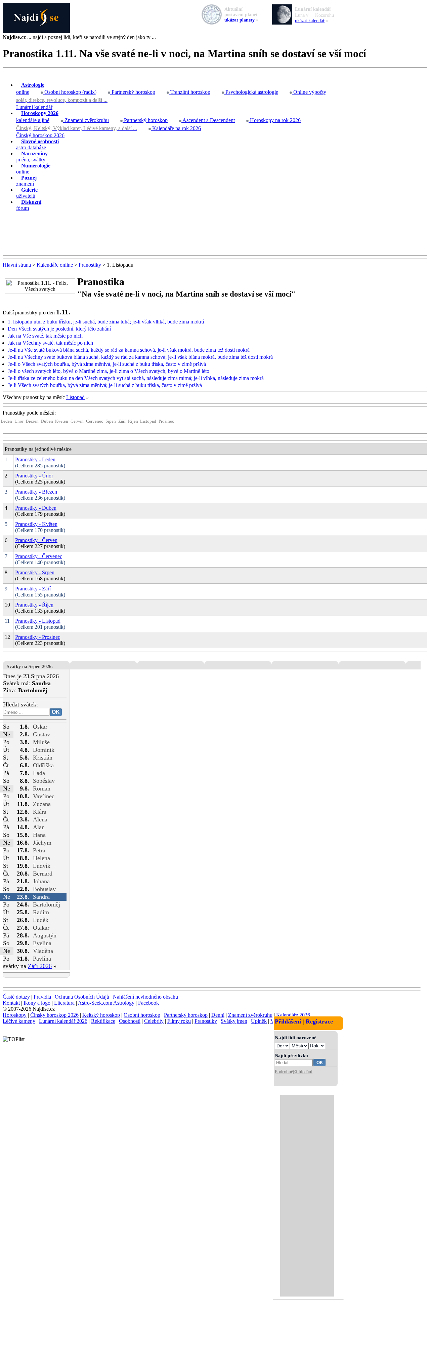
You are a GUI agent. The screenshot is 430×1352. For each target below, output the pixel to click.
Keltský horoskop (101, 1015)
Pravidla (42, 997)
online (30, 88)
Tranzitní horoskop (189, 92)
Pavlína (42, 958)
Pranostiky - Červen (36, 540)
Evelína (42, 943)
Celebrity (154, 1021)
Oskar (40, 726)
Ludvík (41, 865)
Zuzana (42, 804)
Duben (47, 421)
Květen (61, 421)
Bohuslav (44, 889)
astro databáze (37, 144)
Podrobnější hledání (293, 1071)
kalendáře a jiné (37, 116)
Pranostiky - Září (33, 588)
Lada (39, 773)
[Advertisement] (215, 233)
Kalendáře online (55, 265)
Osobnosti (129, 1021)
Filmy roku (179, 1021)
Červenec (94, 421)
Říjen (133, 421)
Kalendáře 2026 (293, 1015)
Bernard (42, 873)
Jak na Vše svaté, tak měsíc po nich (45, 336)
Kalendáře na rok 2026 (176, 128)
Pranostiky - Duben (35, 508)
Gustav (41, 734)
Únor (19, 421)
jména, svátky (32, 156)
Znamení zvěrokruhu (86, 120)
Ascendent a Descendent (208, 120)
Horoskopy (15, 1015)
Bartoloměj (46, 904)
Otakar (41, 927)
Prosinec (166, 421)
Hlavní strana (17, 265)
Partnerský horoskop (132, 92)
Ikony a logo (37, 1003)
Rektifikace (103, 1021)
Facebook (148, 1003)
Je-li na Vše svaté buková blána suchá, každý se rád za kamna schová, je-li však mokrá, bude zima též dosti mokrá (129, 350)
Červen (77, 421)
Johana (41, 881)
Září (122, 421)
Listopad (75, 397)
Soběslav (44, 780)
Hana (39, 835)
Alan (39, 827)
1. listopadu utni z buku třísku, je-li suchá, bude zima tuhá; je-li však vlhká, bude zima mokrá (106, 321)
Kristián (42, 757)
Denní (217, 1015)
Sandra (41, 896)
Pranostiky (90, 265)
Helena (41, 858)
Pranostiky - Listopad (37, 621)
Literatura (64, 1003)
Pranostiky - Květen (36, 524)
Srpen (110, 421)
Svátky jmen (234, 1021)
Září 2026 (40, 966)
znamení (26, 181)
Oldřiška (43, 765)
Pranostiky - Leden (35, 459)
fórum (28, 205)
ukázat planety (239, 20)
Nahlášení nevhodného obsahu (145, 997)
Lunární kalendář (34, 107)
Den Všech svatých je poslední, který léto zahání (59, 329)
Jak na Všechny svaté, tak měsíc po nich (50, 343)
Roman (41, 788)
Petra (39, 850)
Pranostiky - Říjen (34, 605)
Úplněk (259, 1021)
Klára (39, 811)
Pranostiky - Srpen (34, 572)
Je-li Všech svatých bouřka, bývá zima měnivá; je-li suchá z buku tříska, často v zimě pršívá (105, 385)
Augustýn (44, 935)
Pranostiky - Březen (36, 492)
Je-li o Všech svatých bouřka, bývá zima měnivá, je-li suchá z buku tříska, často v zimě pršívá (107, 364)
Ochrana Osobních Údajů (82, 997)
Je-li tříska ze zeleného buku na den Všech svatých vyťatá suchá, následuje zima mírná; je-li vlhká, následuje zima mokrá (136, 378)
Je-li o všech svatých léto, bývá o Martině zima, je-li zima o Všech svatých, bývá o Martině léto (108, 371)
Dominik (43, 749)
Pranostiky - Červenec (38, 556)
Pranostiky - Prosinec (37, 637)
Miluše (41, 742)
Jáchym (42, 842)
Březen (32, 421)
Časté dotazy (16, 997)
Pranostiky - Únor (34, 475)
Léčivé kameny (19, 1021)
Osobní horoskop (142, 1015)
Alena (40, 819)
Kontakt (11, 1003)
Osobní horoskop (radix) (69, 92)
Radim (41, 912)
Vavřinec (43, 796)
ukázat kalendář (310, 20)
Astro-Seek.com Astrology (106, 1003)
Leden (6, 421)
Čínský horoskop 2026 (40, 135)
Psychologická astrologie (251, 92)
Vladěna (43, 951)
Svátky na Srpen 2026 (29, 666)
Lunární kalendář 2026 (63, 1021)
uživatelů (27, 193)
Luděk (40, 920)
